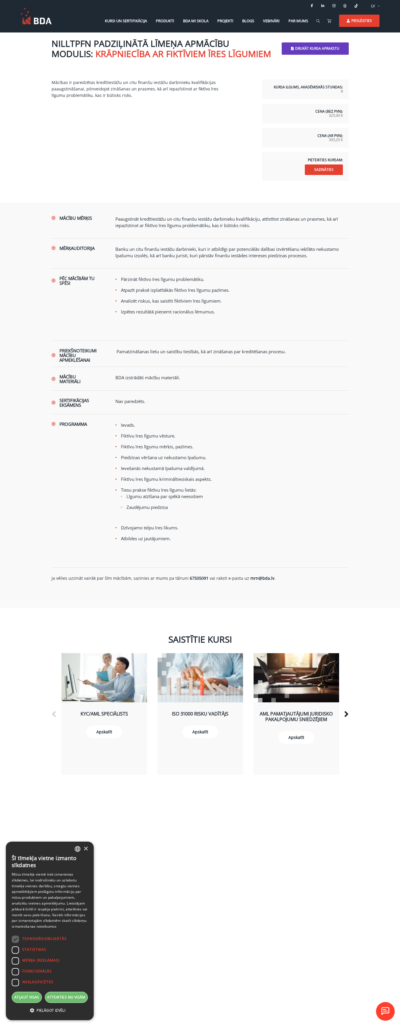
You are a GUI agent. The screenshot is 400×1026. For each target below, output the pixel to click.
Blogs (248, 20)
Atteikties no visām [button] (66, 997)
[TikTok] (356, 5)
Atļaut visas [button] (26, 997)
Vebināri (271, 20)
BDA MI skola (195, 20)
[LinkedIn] (323, 5)
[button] (50, 1010)
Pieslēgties (361, 20)
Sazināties (324, 169)
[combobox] (78, 849)
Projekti (225, 20)
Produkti (165, 20)
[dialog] (50, 931)
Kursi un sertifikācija (126, 20)
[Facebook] (311, 5)
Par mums (298, 20)
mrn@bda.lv (262, 578)
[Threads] (345, 5)
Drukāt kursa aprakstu (317, 48)
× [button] (85, 849)
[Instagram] (334, 5)
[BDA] (36, 16)
